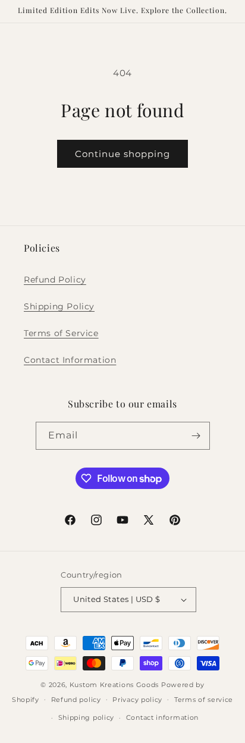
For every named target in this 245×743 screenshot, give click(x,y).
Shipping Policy (59, 306)
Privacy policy (137, 699)
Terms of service (203, 699)
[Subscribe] (196, 436)
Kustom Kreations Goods (114, 685)
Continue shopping (122, 153)
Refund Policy (55, 279)
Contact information (162, 717)
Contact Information (70, 360)
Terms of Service (61, 333)
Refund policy (76, 699)
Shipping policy (86, 717)
